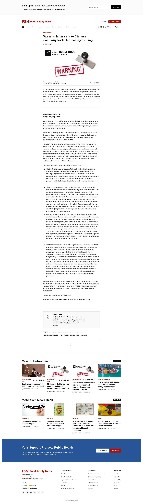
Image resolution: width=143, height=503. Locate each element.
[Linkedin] (105, 27)
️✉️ (24, 485)
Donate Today (102, 450)
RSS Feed (90, 488)
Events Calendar (92, 480)
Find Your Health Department (96, 474)
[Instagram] (103, 27)
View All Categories (66, 488)
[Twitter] (101, 27)
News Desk (48, 44)
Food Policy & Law (65, 332)
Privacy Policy (117, 480)
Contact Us (117, 477)
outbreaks (25, 418)
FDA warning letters (72, 335)
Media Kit (116, 483)
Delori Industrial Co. (51, 335)
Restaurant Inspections (94, 477)
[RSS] (110, 27)
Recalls (50, 418)
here (69, 295)
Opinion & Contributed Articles (70, 480)
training (84, 335)
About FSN (115, 450)
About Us (116, 474)
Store (115, 486)
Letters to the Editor (93, 483)
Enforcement (47, 32)
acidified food (78, 332)
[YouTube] (108, 27)
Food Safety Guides (66, 477)
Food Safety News (73, 501)
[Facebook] (98, 27)
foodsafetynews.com (27, 474)
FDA (62, 335)
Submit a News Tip (93, 486)
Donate (116, 488)
